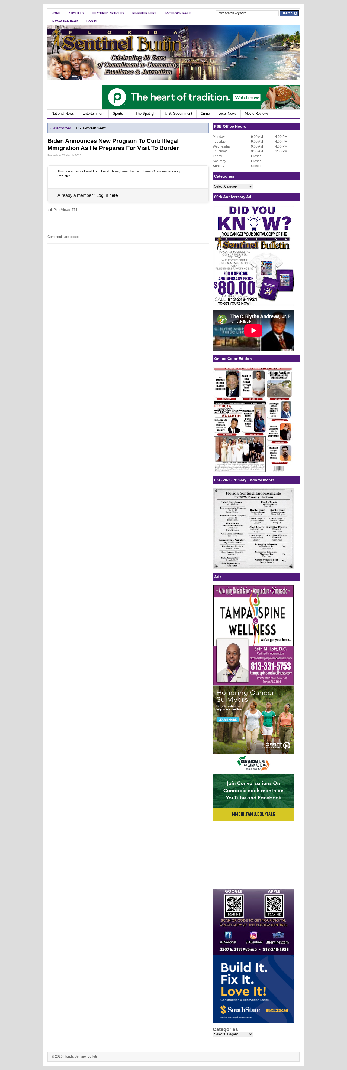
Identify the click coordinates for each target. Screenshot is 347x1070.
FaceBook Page (178, 13)
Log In (91, 21)
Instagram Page (65, 21)
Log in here (107, 195)
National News (63, 114)
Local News (227, 114)
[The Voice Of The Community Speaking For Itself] (173, 78)
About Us (76, 13)
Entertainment (93, 114)
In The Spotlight (143, 114)
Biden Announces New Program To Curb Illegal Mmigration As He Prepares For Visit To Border (113, 144)
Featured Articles (108, 13)
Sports (118, 114)
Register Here (144, 13)
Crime (205, 114)
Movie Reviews (257, 114)
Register (63, 176)
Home (56, 13)
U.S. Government (178, 114)
